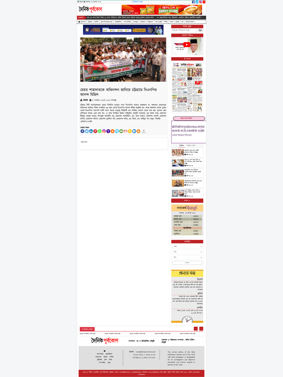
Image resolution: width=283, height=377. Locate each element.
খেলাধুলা (135, 22)
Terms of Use (150, 355)
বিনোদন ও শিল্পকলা (147, 22)
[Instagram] (104, 131)
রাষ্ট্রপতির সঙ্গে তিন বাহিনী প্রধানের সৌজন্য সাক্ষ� (192, 151)
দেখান (187, 262)
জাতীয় (96, 22)
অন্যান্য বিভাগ (190, 22)
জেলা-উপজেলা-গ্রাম (107, 22)
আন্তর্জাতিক (118, 22)
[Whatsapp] (100, 131)
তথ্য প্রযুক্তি (158, 22)
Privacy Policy (138, 355)
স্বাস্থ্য (109, 363)
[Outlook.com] (134, 131)
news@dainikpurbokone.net (145, 352)
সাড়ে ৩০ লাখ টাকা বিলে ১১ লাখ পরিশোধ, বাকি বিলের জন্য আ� (193, 162)
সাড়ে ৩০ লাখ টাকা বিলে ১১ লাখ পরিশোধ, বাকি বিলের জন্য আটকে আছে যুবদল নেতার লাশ (105, 17)
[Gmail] (125, 131)
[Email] (121, 131)
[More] (138, 131)
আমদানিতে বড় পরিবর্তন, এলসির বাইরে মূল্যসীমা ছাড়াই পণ (193, 172)
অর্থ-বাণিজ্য (127, 22)
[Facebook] (82, 131)
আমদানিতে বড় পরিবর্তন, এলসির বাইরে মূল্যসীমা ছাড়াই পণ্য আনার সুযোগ (172, 17)
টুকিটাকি (99, 360)
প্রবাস (171, 22)
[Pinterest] (95, 131)
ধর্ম (182, 22)
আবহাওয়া (98, 357)
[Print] (113, 131)
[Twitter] (87, 131)
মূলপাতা (83, 22)
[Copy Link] (130, 131)
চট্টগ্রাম (90, 22)
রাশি (105, 360)
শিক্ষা (165, 22)
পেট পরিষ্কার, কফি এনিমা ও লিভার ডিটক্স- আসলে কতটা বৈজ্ (192, 192)
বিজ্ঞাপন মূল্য (138, 1)
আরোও (186, 200)
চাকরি (177, 22)
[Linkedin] (91, 131)
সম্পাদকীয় (102, 363)
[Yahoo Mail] (108, 131)
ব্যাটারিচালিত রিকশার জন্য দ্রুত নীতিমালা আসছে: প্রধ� (193, 182)
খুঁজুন (200, 30)
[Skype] (117, 131)
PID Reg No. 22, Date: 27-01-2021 (144, 357)
